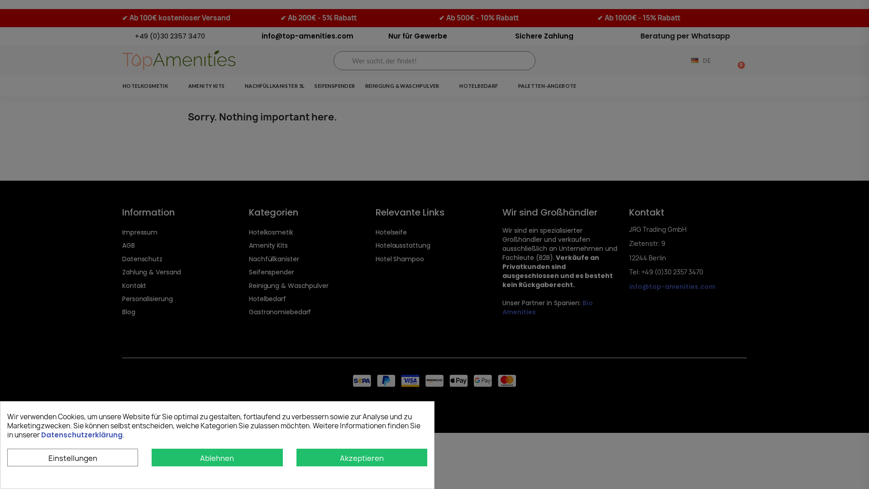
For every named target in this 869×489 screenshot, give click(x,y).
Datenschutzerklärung (82, 435)
